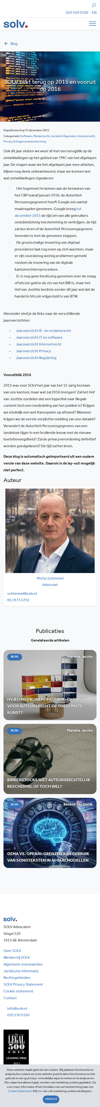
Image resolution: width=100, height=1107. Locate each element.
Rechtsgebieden (16, 978)
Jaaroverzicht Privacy (33, 351)
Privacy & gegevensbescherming (24, 141)
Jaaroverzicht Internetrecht (38, 345)
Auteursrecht (86, 136)
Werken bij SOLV (16, 958)
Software (26, 136)
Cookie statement (18, 992)
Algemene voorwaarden (23, 965)
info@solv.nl (17, 1009)
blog (13, 44)
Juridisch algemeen (63, 136)
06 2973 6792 (18, 600)
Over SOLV (12, 951)
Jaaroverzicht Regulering (36, 358)
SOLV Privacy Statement (23, 985)
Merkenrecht (41, 136)
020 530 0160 (77, 13)
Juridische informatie (21, 971)
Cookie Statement (20, 1091)
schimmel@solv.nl (22, 594)
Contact (10, 998)
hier (40, 1091)
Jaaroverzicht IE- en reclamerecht (43, 331)
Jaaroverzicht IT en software (39, 338)
